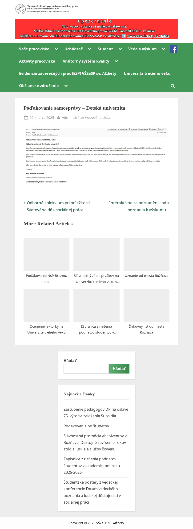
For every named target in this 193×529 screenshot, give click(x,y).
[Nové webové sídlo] (96, 29)
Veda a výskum (142, 49)
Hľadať (70, 360)
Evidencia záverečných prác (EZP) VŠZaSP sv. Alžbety (67, 73)
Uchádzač (73, 49)
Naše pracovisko (33, 49)
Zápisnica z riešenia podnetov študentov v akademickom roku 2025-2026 (92, 465)
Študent (105, 49)
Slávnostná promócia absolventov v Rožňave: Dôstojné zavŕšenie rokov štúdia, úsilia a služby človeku (95, 442)
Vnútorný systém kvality (86, 61)
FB (173, 49)
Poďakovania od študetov (86, 426)
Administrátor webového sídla (86, 117)
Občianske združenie (39, 85)
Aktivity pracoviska (37, 61)
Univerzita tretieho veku (147, 73)
